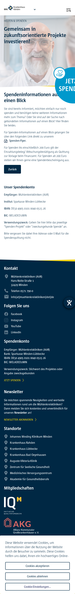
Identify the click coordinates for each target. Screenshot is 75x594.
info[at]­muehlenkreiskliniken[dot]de (32, 297)
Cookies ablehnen (37, 576)
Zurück (12, 169)
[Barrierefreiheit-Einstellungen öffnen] (69, 302)
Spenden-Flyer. (17, 140)
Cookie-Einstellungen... (37, 586)
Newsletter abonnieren (18, 419)
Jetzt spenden (12, 380)
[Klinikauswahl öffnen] (35, 9)
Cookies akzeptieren (37, 566)
